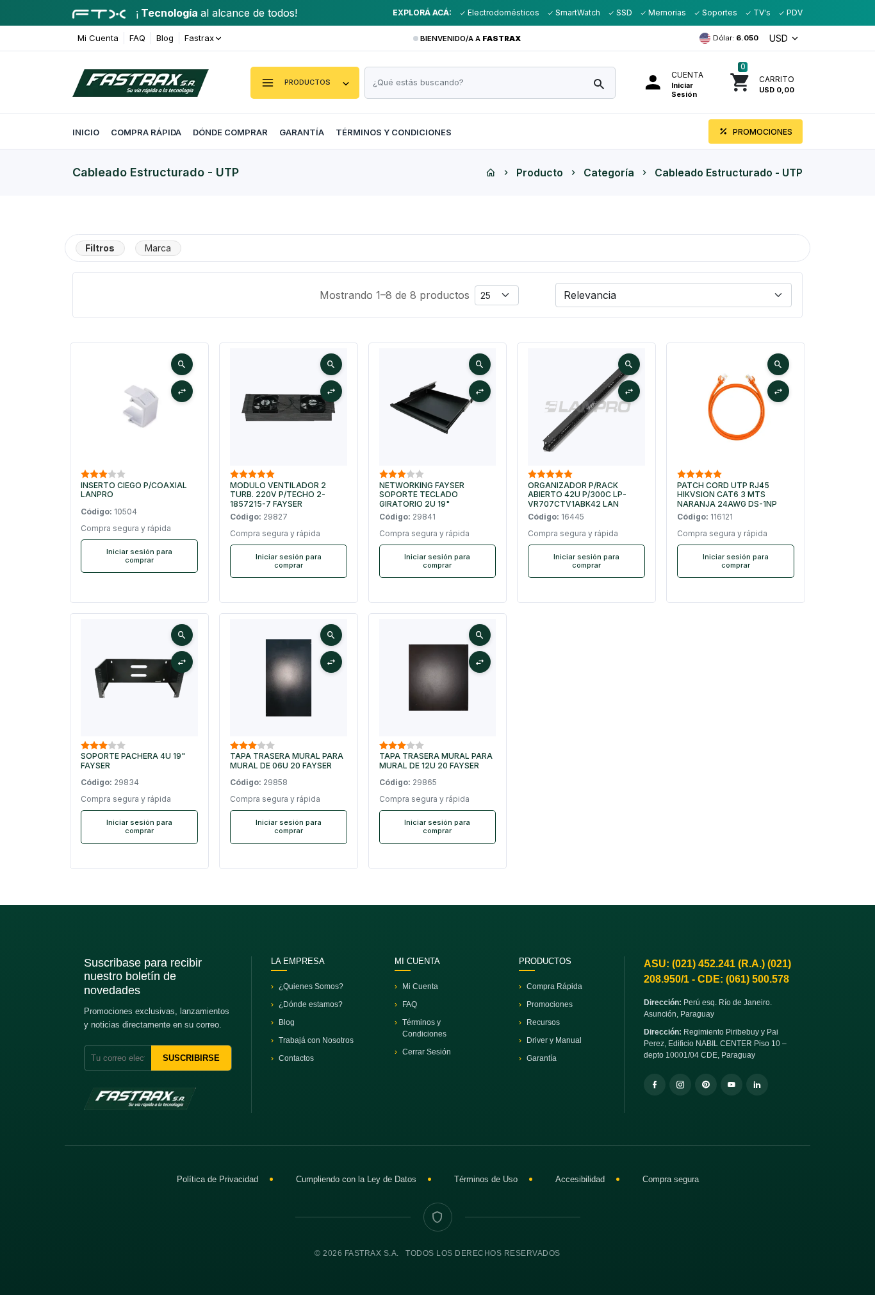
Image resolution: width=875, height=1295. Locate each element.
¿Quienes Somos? (311, 986)
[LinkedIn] (757, 1085)
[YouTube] (731, 1085)
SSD (623, 12)
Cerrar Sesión (426, 1051)
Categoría (609, 172)
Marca (158, 247)
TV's (761, 12)
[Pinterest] (706, 1085)
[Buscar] (599, 85)
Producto (539, 172)
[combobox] (490, 83)
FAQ (137, 38)
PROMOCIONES (761, 132)
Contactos (296, 1058)
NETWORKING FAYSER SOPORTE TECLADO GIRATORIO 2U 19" (421, 495)
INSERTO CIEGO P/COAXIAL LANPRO (134, 490)
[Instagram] (680, 1085)
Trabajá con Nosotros (316, 1040)
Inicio (85, 132)
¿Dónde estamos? (311, 1004)
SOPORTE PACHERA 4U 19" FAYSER (133, 761)
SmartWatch (576, 12)
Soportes (718, 12)
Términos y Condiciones (394, 132)
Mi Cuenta (98, 38)
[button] (304, 83)
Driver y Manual (554, 1040)
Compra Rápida (146, 132)
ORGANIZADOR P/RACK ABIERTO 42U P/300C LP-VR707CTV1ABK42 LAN (577, 495)
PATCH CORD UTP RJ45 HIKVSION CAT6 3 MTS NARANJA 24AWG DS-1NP (727, 495)
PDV (794, 12)
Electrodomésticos (502, 12)
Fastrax (199, 38)
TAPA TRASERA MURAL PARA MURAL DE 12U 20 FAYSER (436, 761)
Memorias (666, 12)
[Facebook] (655, 1085)
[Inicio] (491, 172)
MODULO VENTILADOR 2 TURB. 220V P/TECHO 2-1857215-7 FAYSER (278, 495)
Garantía (301, 132)
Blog (165, 38)
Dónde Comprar (230, 132)
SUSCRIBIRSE (191, 1058)
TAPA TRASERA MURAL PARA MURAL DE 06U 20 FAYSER (286, 761)
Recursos (543, 1022)
